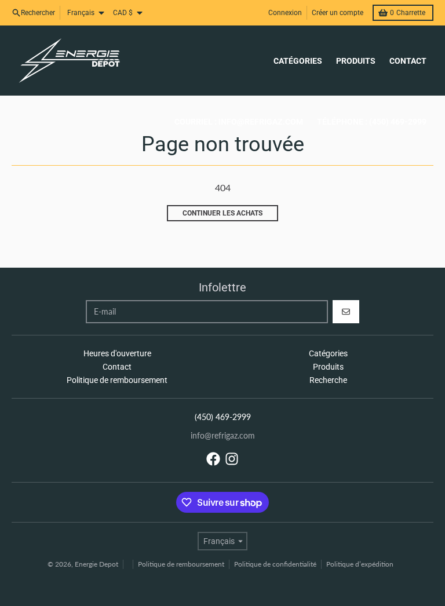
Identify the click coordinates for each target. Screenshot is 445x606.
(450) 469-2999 (223, 417)
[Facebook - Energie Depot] (213, 459)
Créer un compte (337, 13)
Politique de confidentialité (275, 564)
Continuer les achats (222, 213)
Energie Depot (96, 564)
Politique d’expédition (359, 564)
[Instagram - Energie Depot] (232, 459)
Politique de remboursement (181, 564)
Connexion (285, 13)
